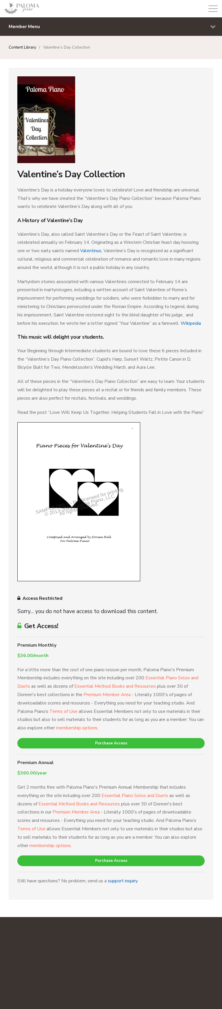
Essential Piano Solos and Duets (134, 795)
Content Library (22, 47)
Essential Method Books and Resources (115, 686)
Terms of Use (63, 711)
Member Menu (24, 26)
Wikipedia (191, 323)
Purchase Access (111, 743)
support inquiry (122, 881)
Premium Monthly (36, 645)
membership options (76, 728)
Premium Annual (35, 762)
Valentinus (90, 251)
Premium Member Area (107, 694)
